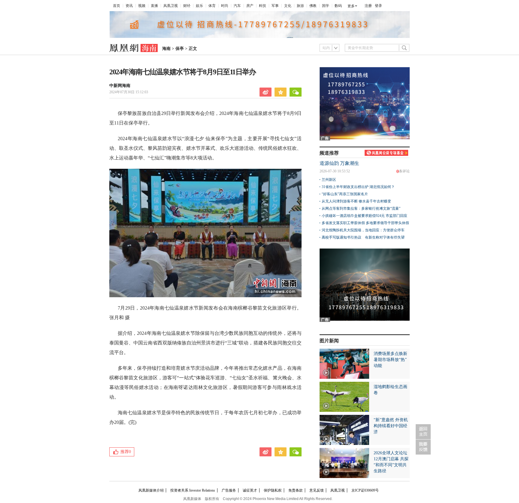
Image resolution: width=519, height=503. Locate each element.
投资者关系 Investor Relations (192, 490)
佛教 (313, 6)
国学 (325, 6)
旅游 (300, 6)
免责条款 (295, 490)
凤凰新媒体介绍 (151, 490)
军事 (275, 6)
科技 (262, 6)
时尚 (224, 6)
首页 (116, 6)
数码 (338, 6)
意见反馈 (316, 490)
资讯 (129, 6)
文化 (287, 6)
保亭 (179, 48)
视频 (141, 6)
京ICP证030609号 (365, 490)
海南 (166, 48)
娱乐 (199, 6)
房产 (249, 6)
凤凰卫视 (170, 6)
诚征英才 (250, 490)
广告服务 (229, 490)
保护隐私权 (273, 490)
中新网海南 (119, 85)
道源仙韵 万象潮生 (339, 163)
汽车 (237, 6)
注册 (368, 6)
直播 (154, 6)
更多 (351, 6)
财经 (186, 6)
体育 (212, 6)
